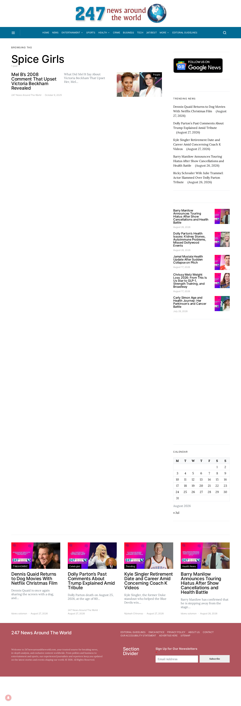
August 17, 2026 (181, 267)
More (163, 32)
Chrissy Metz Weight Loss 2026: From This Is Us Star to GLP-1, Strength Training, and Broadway (190, 280)
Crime (116, 32)
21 (209, 486)
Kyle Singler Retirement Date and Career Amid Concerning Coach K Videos (197, 144)
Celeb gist (74, 566)
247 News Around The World (26, 95)
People (156, 74)
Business (128, 32)
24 (177, 492)
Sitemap (185, 635)
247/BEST (151, 32)
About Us (194, 632)
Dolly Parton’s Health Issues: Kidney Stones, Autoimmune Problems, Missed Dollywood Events (189, 239)
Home (45, 32)
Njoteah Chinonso (133, 613)
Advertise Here (168, 635)
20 (201, 486)
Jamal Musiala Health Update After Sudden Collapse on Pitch (188, 259)
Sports (90, 32)
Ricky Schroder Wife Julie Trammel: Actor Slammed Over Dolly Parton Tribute (198, 177)
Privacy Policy (176, 632)
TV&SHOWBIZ (20, 566)
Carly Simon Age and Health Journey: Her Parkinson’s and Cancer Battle (189, 302)
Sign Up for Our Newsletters (176, 650)
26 (193, 492)
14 (209, 479)
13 (201, 479)
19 (193, 486)
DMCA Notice (156, 632)
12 (193, 479)
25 (185, 492)
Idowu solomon (19, 613)
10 (177, 479)
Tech (140, 32)
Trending (130, 566)
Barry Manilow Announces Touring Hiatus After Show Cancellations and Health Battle (198, 161)
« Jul (176, 513)
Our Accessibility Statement (138, 635)
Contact (208, 632)
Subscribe (214, 658)
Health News (189, 566)
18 (185, 486)
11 (185, 479)
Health (102, 32)
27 (201, 492)
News (55, 32)
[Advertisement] (201, 381)
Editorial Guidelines (184, 32)
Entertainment (71, 32)
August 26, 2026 (181, 227)
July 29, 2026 (180, 311)
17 (177, 486)
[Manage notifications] (8, 698)
